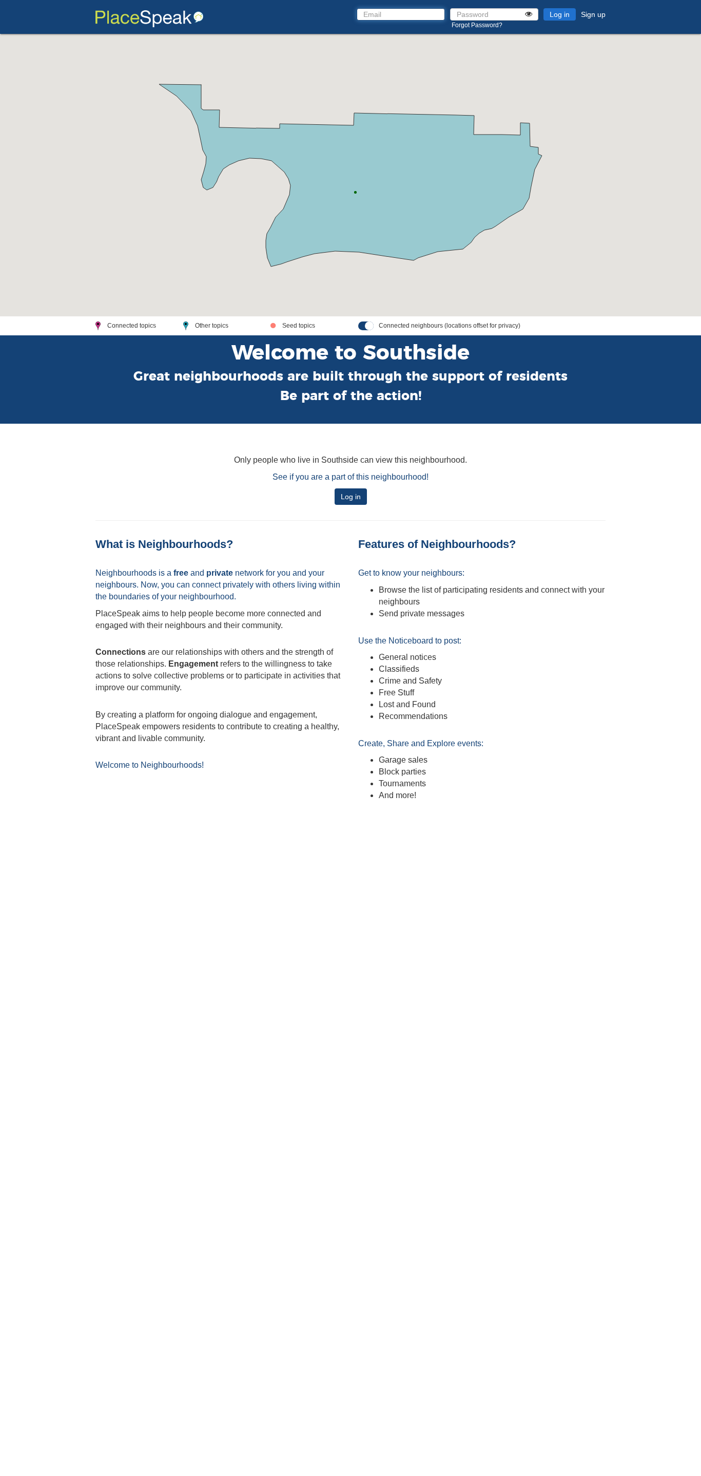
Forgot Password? (477, 25)
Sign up (593, 14)
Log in (560, 14)
